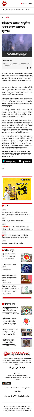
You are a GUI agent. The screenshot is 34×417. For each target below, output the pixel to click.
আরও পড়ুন (9, 250)
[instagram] (17, 368)
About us (7, 388)
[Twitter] (13, 368)
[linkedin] (20, 368)
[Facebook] (10, 368)
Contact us (17, 391)
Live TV (13, 396)
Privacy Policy (25, 388)
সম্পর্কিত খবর (9, 304)
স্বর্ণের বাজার (20, 9)
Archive (7, 396)
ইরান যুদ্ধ (13, 9)
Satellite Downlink (23, 396)
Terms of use (15, 388)
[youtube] (23, 368)
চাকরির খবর (29, 9)
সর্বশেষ (6, 206)
